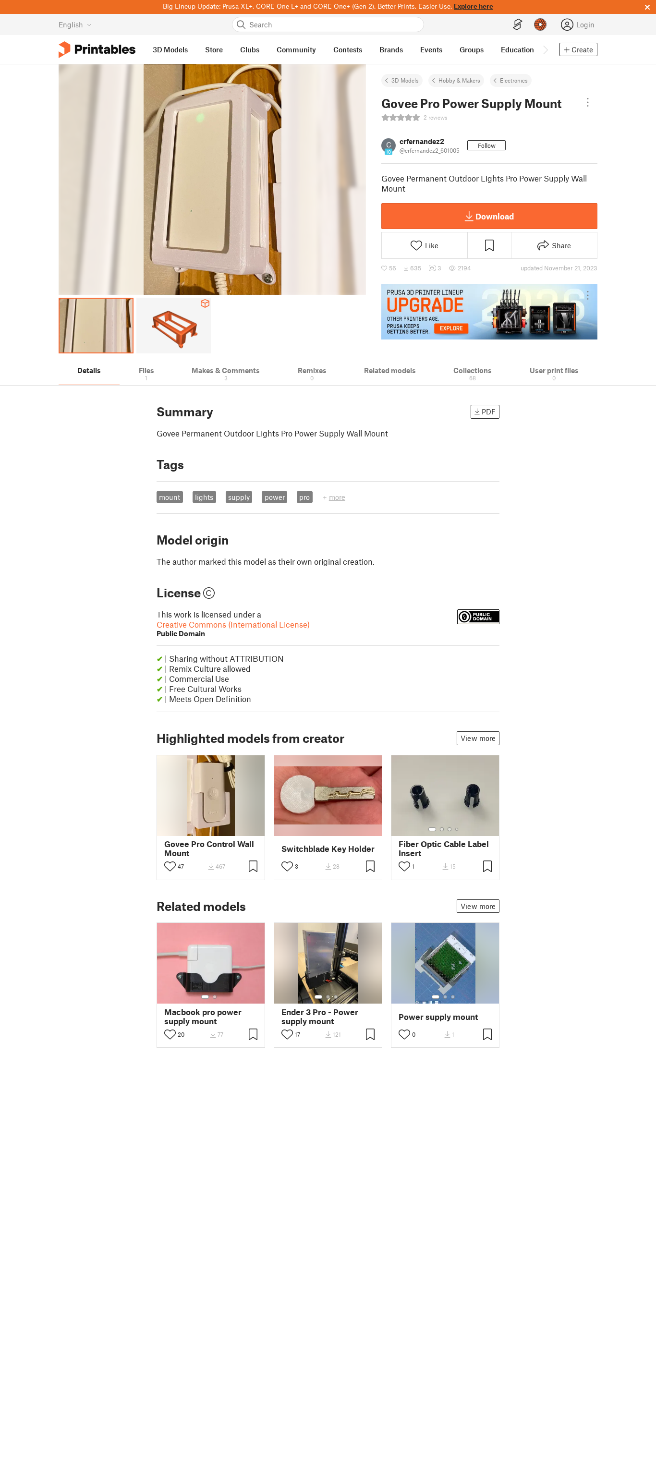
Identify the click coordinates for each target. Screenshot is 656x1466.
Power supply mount (438, 1016)
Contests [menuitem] (347, 49)
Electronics (514, 80)
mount (169, 497)
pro (304, 497)
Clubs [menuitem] (249, 49)
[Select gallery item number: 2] (442, 829)
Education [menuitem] (517, 49)
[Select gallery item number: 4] (457, 829)
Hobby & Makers (459, 80)
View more (478, 738)
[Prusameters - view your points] (540, 24)
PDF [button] (489, 411)
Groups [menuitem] (472, 49)
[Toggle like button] (170, 866)
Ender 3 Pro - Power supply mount (319, 1016)
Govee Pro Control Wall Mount (209, 848)
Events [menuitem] (431, 49)
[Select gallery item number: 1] (432, 829)
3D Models (405, 80)
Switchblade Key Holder (328, 848)
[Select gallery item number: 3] (449, 829)
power (275, 497)
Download (494, 216)
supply (239, 497)
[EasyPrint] (517, 24)
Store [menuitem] (214, 49)
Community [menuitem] (296, 49)
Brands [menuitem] (391, 49)
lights (204, 497)
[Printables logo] (97, 49)
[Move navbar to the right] (545, 49)
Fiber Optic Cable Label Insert (444, 848)
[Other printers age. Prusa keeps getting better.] (489, 311)
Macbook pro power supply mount (203, 1016)
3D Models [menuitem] (170, 49)
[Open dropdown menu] (587, 102)
